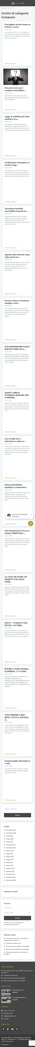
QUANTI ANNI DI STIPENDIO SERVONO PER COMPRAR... (17, 395)
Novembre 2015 (10, 845)
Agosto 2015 (10, 851)
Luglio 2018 (9, 836)
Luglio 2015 (9, 854)
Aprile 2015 (9, 862)
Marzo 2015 (9, 865)
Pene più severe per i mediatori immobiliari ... (15, 89)
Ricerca (17, 815)
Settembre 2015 (11, 848)
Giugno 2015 (9, 857)
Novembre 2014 (10, 877)
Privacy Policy (5, 1044)
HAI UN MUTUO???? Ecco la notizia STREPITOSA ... (17, 532)
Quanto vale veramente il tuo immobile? (17, 949)
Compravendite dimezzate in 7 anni (17, 762)
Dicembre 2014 (10, 874)
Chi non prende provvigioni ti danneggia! (17, 946)
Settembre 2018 (11, 833)
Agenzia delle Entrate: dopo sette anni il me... (17, 255)
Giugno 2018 (9, 839)
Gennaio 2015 (10, 871)
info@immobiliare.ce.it (10, 1016)
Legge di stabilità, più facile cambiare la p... (17, 117)
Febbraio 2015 (10, 868)
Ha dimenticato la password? (11, 924)
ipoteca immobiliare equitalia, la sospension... (16, 486)
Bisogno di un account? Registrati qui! (14, 922)
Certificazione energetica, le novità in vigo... (17, 163)
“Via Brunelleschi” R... (18, 990)
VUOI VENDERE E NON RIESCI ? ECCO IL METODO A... (17, 717)
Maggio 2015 (10, 859)
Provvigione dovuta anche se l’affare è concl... (17, 25)
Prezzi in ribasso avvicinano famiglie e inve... (17, 301)
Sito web (6, 1019)
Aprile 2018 (9, 842)
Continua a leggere (10, 63)
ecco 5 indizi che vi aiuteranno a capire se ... (15, 440)
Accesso (17, 918)
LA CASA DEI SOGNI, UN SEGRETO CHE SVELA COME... (16, 579)
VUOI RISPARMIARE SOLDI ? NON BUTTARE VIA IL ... (17, 347)
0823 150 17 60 (8, 1013)
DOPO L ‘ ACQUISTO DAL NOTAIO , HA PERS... (16, 624)
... (17, 38)
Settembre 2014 (11, 880)
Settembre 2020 (11, 830)
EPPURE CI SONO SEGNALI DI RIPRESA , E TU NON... (17, 670)
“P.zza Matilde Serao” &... (19, 997)
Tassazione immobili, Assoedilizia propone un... (16, 209)
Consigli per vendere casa (13, 943)
